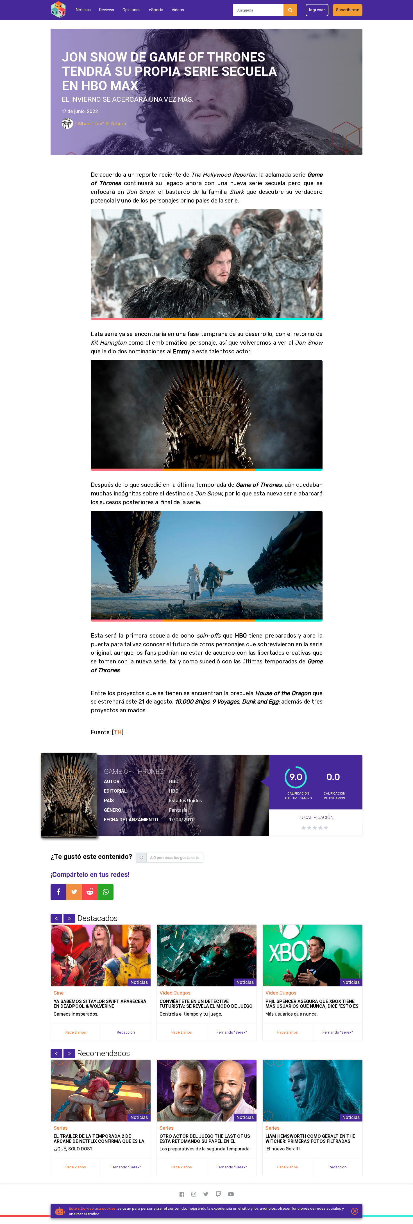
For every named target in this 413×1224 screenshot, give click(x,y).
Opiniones (131, 10)
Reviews (106, 10)
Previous (56, 918)
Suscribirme (347, 10)
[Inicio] (58, 10)
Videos (178, 10)
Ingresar (317, 10)
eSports (156, 10)
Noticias (83, 10)
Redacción (126, 1032)
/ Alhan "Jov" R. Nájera (99, 123)
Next (69, 918)
